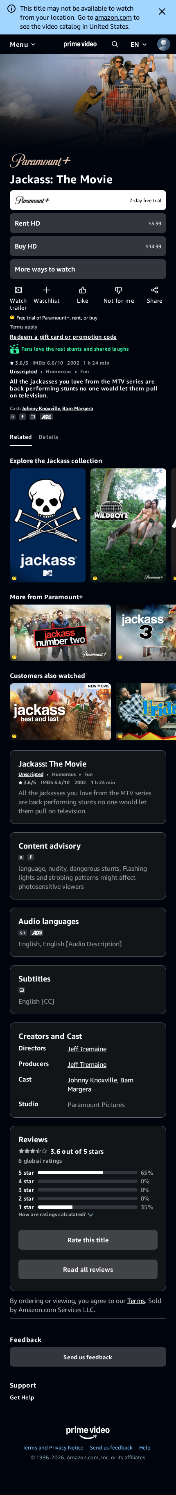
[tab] (21, 436)
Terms (136, 1300)
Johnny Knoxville (41, 408)
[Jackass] (48, 525)
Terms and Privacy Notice (53, 1447)
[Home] (80, 44)
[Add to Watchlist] (46, 290)
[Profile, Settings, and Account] (164, 44)
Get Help (22, 1397)
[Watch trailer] (18, 290)
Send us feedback (111, 1447)
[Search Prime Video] (115, 44)
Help (145, 1447)
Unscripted (23, 371)
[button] (56, 1214)
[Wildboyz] (128, 525)
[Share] (154, 290)
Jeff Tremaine (87, 1049)
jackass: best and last (60, 711)
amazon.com (113, 17)
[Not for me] (118, 290)
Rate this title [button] (88, 1240)
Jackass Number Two (60, 633)
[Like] (82, 290)
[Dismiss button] (162, 11)
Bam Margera (77, 408)
